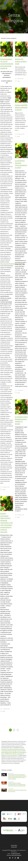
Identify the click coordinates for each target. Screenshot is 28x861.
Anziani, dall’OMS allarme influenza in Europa (21, 107)
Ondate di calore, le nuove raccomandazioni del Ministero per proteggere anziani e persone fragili (16, 784)
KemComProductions (16, 855)
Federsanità (3, 749)
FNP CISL (14, 753)
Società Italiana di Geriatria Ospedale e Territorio (11, 750)
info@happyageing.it (15, 853)
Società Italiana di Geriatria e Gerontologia (16, 749)
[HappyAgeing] (5, 4)
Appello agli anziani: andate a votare (21, 61)
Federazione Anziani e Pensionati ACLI (9, 755)
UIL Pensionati (19, 753)
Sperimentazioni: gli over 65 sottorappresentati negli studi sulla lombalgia (6, 63)
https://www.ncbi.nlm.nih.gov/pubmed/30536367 (12, 263)
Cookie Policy (14, 847)
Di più (4, 489)
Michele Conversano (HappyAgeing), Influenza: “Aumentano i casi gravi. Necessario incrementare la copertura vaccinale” (6, 522)
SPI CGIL (10, 753)
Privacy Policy (14, 845)
